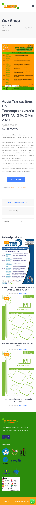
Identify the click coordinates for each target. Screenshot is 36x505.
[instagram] (4, 437)
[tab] (18, 202)
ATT (12, 188)
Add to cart (16, 179)
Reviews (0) (13, 211)
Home (4, 25)
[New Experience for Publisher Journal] (10, 6)
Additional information (17, 202)
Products (23, 188)
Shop (9, 25)
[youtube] (8, 437)
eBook (17, 188)
